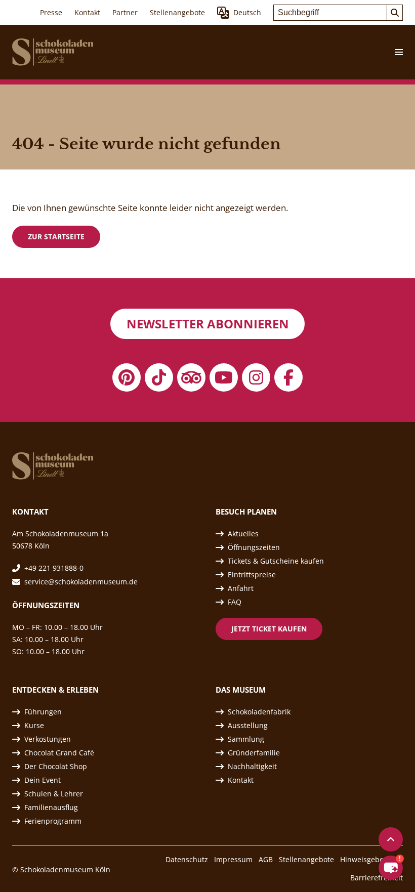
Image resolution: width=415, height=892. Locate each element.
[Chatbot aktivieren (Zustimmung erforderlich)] (391, 868)
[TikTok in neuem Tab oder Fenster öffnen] (159, 377)
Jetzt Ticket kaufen (269, 628)
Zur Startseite (56, 236)
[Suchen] (395, 13)
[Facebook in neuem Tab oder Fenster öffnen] (288, 377)
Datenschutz (186, 859)
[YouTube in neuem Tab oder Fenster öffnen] (224, 377)
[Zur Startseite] (52, 52)
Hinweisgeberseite (371, 859)
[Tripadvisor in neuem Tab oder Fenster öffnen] (191, 377)
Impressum (233, 859)
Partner (125, 12)
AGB (266, 859)
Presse (51, 12)
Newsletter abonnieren (208, 323)
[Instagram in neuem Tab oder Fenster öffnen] (256, 377)
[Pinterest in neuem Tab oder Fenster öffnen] (126, 377)
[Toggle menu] (395, 52)
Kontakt (87, 12)
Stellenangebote (177, 12)
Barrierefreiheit (376, 877)
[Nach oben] (391, 839)
